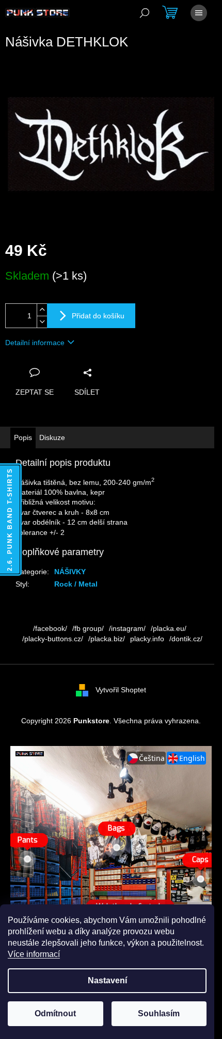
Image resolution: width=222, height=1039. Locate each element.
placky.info (147, 639)
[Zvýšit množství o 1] (42, 310)
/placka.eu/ (168, 628)
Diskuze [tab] (52, 437)
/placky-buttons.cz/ (52, 639)
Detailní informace (35, 342)
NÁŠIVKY (70, 571)
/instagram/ (127, 628)
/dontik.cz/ (185, 639)
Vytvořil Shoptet (121, 690)
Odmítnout (55, 1013)
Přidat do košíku (98, 316)
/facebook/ (50, 628)
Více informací (34, 954)
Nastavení (107, 980)
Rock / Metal (76, 584)
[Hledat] (144, 13)
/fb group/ (88, 628)
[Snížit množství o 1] (42, 322)
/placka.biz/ (106, 639)
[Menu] (198, 13)
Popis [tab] (23, 437)
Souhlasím (159, 1013)
